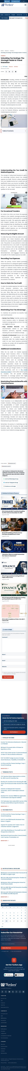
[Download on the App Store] (19, 974)
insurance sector (7, 466)
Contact (3, 1051)
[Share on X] (6, 71)
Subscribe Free (6, 948)
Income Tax (7, 14)
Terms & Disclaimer (12, 1062)
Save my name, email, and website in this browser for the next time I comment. (14, 673)
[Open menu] (25, 5)
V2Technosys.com (5, 1060)
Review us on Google (10, 486)
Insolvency (3, 1020)
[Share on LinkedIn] (9, 71)
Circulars (3, 1031)
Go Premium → (14, 732)
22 (21, 918)
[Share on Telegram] (15, 71)
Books (7, 1)
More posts (4, 768)
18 (6, 918)
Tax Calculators (4, 1038)
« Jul (2, 926)
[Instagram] (16, 991)
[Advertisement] (14, 35)
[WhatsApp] (19, 991)
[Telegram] (23, 991)
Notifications (4, 1029)
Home (2, 14)
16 (25, 915)
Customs (3, 1003)
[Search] (26, 14)
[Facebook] (2, 991)
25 (6, 921)
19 (10, 918)
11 (6, 915)
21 (17, 918)
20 (14, 918)
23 (25, 918)
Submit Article (4, 1046)
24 (2, 921)
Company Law (4, 1013)
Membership (4, 1053)
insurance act (12, 463)
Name (4, 654)
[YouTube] (9, 991)
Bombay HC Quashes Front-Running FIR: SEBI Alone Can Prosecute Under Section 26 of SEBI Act (14, 783)
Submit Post (16, 1)
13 (13, 915)
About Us (3, 1044)
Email (4, 660)
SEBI (2, 1016)
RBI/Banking (3, 1018)
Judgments (3, 1033)
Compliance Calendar (6, 1035)
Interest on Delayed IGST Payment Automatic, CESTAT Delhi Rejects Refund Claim (12, 790)
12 (10, 915)
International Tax (5, 1007)
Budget (13, 14)
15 (21, 915)
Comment (5, 637)
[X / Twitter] (5, 991)
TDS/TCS (3, 1005)
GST (2, 1000)
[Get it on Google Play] (9, 974)
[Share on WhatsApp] (12, 71)
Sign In (23, 1)
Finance (7, 50)
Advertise (3, 1048)
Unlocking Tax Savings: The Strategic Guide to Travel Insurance (12, 60)
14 (17, 915)
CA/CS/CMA (4, 1022)
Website (4, 666)
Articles (12, 50)
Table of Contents (14, 131)
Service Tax (19, 14)
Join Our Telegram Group (11, 482)
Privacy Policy (4, 1062)
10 (2, 915)
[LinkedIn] (12, 991)
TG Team (5, 66)
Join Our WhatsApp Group (11, 479)
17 (2, 918)
